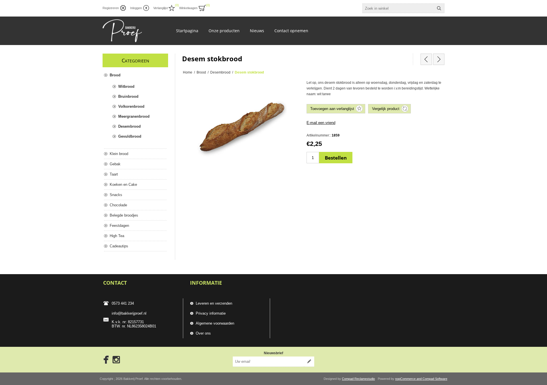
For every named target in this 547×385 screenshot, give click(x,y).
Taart (114, 174)
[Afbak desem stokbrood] (426, 59)
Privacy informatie (211, 313)
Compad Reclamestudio (358, 378)
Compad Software (435, 378)
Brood (115, 75)
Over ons (203, 333)
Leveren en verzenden (214, 303)
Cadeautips (119, 246)
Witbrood (126, 86)
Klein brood (119, 154)
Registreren (111, 8)
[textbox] (398, 8)
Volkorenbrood (131, 106)
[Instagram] (116, 359)
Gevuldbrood (129, 136)
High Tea (117, 236)
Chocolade (118, 205)
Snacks (116, 195)
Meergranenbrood (134, 116)
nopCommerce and (409, 378)
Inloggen (136, 8)
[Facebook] (104, 359)
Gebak (115, 164)
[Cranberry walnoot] (438, 59)
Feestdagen (119, 225)
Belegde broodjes (124, 215)
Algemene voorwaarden (215, 323)
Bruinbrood (128, 96)
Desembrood (129, 126)
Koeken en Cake (123, 184)
